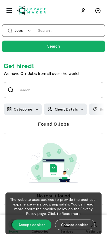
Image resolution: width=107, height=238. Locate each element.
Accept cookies (31, 224)
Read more (71, 213)
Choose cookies (75, 224)
